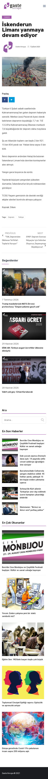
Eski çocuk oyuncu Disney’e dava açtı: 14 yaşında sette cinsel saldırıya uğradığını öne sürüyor (33, 460)
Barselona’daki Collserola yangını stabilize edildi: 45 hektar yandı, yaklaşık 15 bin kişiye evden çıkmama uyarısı (32, 477)
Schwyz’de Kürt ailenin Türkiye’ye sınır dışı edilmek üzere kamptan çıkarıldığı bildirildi (33, 493)
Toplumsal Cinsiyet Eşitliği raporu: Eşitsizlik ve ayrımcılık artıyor (22, 704)
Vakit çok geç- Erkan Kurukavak (17, 392)
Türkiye (7, 17)
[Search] (42, 420)
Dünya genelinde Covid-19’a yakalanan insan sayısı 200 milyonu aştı (20, 749)
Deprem (11, 217)
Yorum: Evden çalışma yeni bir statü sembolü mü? (19, 614)
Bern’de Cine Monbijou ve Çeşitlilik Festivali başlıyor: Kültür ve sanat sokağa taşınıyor (32, 445)
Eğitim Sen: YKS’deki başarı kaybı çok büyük (22, 659)
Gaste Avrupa (20, 47)
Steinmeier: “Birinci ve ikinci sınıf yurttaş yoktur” (32, 508)
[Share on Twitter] (12, 99)
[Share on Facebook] (5, 99)
